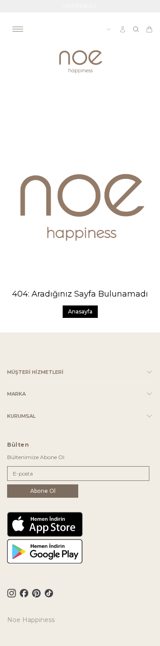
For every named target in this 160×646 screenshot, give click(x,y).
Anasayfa (80, 311)
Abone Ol (43, 490)
